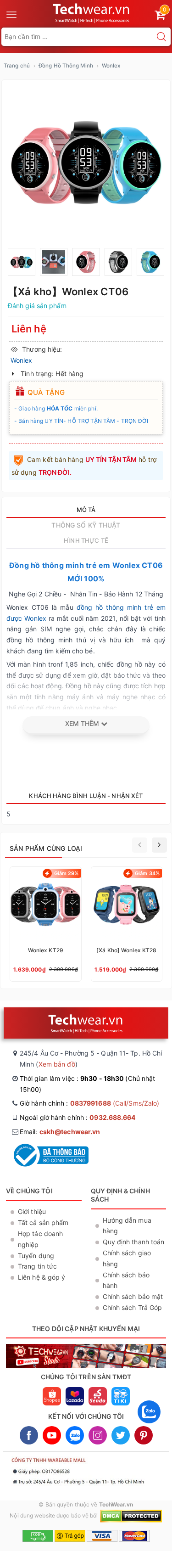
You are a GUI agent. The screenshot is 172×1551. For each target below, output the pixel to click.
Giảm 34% (147, 873)
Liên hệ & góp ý (42, 1277)
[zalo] (149, 1425)
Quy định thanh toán (134, 1242)
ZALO (75, 1435)
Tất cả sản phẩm (43, 1222)
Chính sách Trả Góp (132, 1307)
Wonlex (111, 65)
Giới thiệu (32, 1211)
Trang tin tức (37, 1266)
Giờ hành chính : (89, 1103)
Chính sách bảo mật (133, 1296)
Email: (60, 1131)
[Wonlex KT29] (45, 924)
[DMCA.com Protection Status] (131, 1515)
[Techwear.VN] (92, 12)
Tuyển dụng (36, 1255)
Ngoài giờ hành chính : (78, 1117)
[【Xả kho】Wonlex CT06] (86, 162)
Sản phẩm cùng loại (46, 848)
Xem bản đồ (57, 1064)
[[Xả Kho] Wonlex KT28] (126, 924)
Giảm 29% (66, 873)
